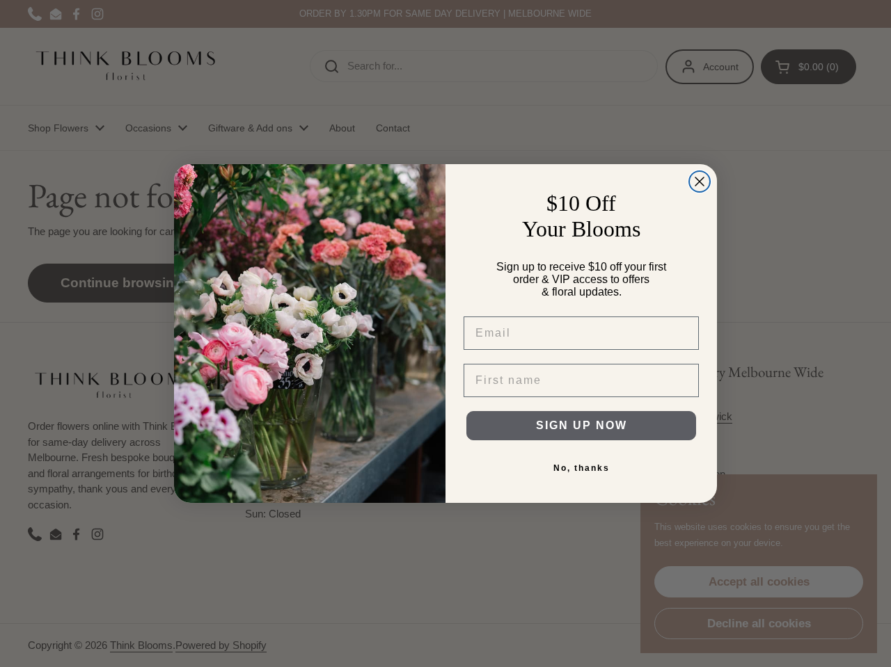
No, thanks (581, 468)
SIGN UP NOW (581, 425)
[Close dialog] (699, 181)
